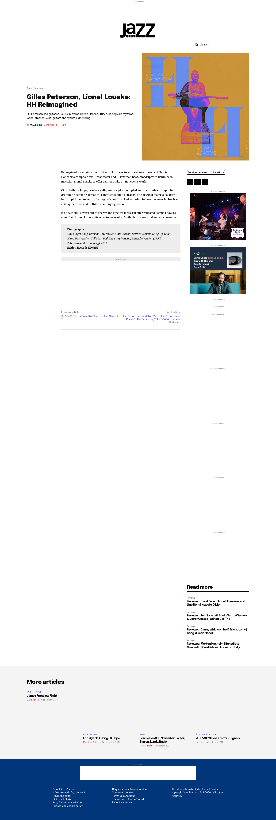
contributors (67, 802)
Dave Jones (33, 699)
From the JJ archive (206, 734)
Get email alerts (62, 799)
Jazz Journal (202, 742)
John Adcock (51, 124)
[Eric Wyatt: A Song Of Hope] (109, 709)
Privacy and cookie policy (68, 806)
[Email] (205, 182)
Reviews (191, 597)
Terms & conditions (123, 796)
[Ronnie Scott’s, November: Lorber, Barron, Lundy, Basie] (166, 709)
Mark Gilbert (146, 745)
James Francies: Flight (42, 695)
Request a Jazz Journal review (129, 789)
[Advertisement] (138, 10)
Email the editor (62, 796)
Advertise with (69, 792)
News (142, 734)
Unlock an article (122, 802)
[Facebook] (197, 182)
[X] (190, 182)
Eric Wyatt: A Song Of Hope (101, 738)
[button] (201, 44)
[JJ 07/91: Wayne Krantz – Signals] (222, 709)
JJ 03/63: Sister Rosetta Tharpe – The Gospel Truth (89, 317)
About (64, 789)
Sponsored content (123, 792)
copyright (177, 792)
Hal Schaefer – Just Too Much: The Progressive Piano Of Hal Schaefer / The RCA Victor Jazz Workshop (151, 319)
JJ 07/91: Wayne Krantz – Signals (218, 738)
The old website (129, 799)
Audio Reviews (35, 88)
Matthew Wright (91, 742)
